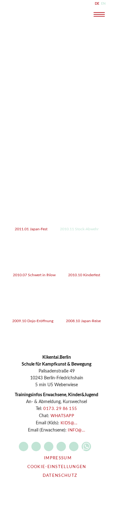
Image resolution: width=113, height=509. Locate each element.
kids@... (69, 423)
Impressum (58, 458)
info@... (76, 430)
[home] (59, 14)
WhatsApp (62, 416)
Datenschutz (60, 476)
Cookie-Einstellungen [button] (56, 467)
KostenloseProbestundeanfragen (95, 178)
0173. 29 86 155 (60, 409)
